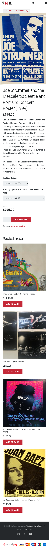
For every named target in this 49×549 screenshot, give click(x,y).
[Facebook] (19, 534)
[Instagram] (30, 534)
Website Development (35, 526)
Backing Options (10, 178)
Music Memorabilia (18, 226)
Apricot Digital (26, 529)
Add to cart (21, 219)
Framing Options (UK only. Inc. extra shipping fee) (23, 191)
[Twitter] (24, 534)
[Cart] (46, 3)
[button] (33, 3)
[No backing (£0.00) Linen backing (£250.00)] (15, 182)
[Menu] (40, 3)
